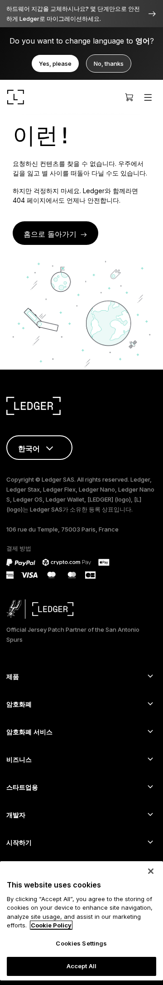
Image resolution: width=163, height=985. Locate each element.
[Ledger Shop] (129, 97)
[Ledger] (15, 97)
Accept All (81, 966)
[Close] (151, 871)
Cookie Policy (51, 925)
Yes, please (55, 63)
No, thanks (109, 63)
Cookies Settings (81, 943)
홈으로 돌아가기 (50, 234)
